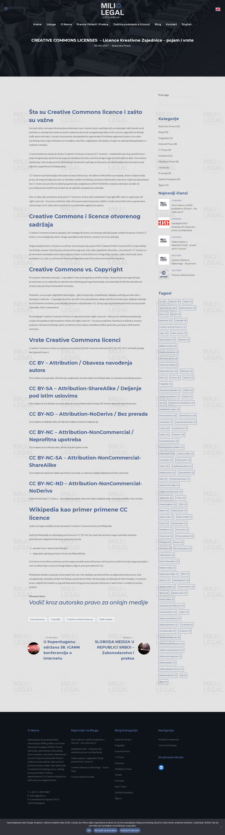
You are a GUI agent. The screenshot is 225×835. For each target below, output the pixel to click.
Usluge (51, 24)
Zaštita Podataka (167, 179)
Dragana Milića (46, 746)
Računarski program (169, 561)
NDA (162, 479)
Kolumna (178, 434)
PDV (183, 504)
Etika (162, 377)
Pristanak (164, 542)
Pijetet (163, 510)
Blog (158, 24)
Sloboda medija (167, 586)
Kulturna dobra (185, 453)
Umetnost (185, 631)
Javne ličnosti (180, 428)
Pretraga (163, 94)
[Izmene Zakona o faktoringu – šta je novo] (163, 258)
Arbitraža (174, 301)
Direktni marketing (168, 352)
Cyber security (178, 333)
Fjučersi (188, 377)
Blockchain (165, 320)
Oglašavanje (165, 498)
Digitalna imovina (167, 346)
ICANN (187, 396)
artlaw (188, 301)
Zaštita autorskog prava (170, 656)
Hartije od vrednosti (169, 396)
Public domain (105, 619)
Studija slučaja (179, 593)
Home (37, 24)
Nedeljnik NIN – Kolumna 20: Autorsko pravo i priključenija (183, 227)
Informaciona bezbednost (182, 403)
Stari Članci (121, 786)
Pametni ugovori (167, 504)
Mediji (164, 466)
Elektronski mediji (168, 365)
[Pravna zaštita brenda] (163, 273)
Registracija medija (168, 574)
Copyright (56, 619)
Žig (183, 675)
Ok (89, 830)
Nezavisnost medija (169, 485)
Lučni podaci (165, 460)
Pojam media (166, 517)
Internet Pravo (166, 143)
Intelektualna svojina (169, 409)
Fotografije (165, 384)
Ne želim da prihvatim (105, 830)
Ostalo (162, 167)
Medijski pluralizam (182, 466)
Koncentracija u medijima (171, 447)
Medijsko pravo (167, 472)
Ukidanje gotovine (168, 624)
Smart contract (186, 586)
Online (180, 498)
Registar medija (167, 568)
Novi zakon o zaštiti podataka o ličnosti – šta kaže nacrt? (184, 208)
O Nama (66, 24)
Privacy (178, 542)
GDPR (188, 390)
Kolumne (163, 155)
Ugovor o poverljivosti (169, 618)
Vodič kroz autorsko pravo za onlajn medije (88, 602)
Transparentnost (167, 612)
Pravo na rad (165, 536)
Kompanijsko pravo (168, 441)
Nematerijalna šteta (179, 479)
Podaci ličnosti (179, 510)
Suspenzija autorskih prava (171, 605)
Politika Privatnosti (168, 739)
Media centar (183, 460)
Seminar (164, 580)
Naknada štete (186, 472)
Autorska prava (37, 619)
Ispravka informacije (186, 422)
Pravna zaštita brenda (183, 274)
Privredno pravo (183, 548)
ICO (162, 403)
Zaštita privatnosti (168, 675)
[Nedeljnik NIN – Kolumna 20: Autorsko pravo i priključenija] (163, 222)
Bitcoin (175, 314)
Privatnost (165, 548)
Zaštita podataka (167, 662)
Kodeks (164, 434)
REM (185, 574)
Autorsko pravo (187, 308)
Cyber (163, 333)
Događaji (163, 138)
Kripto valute (166, 453)
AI (162, 301)
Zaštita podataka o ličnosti (131, 24)
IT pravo (164, 428)
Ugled (184, 612)
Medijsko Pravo (166, 161)
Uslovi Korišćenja (167, 745)
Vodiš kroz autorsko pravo (171, 650)
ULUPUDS (187, 624)
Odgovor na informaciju (170, 491)
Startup (163, 593)
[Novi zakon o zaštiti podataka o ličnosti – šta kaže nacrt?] (163, 204)
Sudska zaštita (166, 599)
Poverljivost (165, 529)
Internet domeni (167, 415)
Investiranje (165, 422)
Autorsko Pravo (121, 45)
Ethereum (186, 371)
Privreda (162, 173)
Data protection (167, 339)
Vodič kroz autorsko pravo (171, 643)
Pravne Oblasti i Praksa (92, 24)
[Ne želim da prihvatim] (221, 826)
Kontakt (171, 24)
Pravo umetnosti (184, 536)
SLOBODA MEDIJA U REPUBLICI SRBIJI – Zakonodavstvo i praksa (114, 650)
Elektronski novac (168, 371)
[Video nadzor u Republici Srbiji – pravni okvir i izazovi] (163, 240)
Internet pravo (188, 415)
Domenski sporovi (168, 358)
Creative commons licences (80, 619)
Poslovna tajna (179, 523)
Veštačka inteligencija (169, 637)
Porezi (163, 523)
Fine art (175, 377)
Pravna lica (182, 529)
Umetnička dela (167, 631)
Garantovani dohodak (169, 390)
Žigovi (161, 185)
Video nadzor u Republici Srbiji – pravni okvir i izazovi (184, 245)
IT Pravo (163, 149)
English (187, 24)
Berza (163, 314)
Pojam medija (184, 517)
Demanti (184, 339)
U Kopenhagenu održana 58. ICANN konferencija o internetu (61, 650)
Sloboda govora (181, 580)
